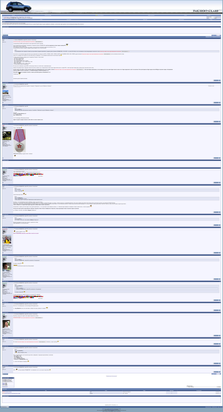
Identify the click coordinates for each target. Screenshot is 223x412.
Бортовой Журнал (100, 15)
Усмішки (3, 383)
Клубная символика (151, 15)
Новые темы (145, 19)
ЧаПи (94, 19)
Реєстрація (16, 19)
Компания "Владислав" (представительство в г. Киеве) (12, 393)
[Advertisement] (111, 30)
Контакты (208, 15)
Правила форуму (5, 386)
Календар (115, 19)
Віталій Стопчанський (112, 409)
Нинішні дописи (181, 19)
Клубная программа (48, 15)
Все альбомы (69, 19)
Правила (13, 15)
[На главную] (207, 11)
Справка (185, 15)
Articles (41, 19)
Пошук (211, 19)
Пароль (208, 18)
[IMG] (3, 384)
